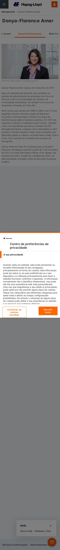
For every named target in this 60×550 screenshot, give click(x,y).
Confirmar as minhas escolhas (14, 312)
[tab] (30, 254)
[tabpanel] (30, 287)
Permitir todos (48, 311)
